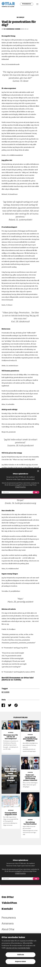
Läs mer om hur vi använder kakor (18, 948)
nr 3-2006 (5, 692)
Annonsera (8, 923)
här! (31, 678)
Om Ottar (8, 897)
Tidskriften (9, 903)
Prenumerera (26, 4)
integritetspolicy (20, 873)
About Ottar (8, 929)
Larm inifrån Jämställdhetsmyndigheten (30, 739)
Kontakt (7, 909)
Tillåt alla (20, 954)
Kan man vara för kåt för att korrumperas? (11, 736)
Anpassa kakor (20, 961)
